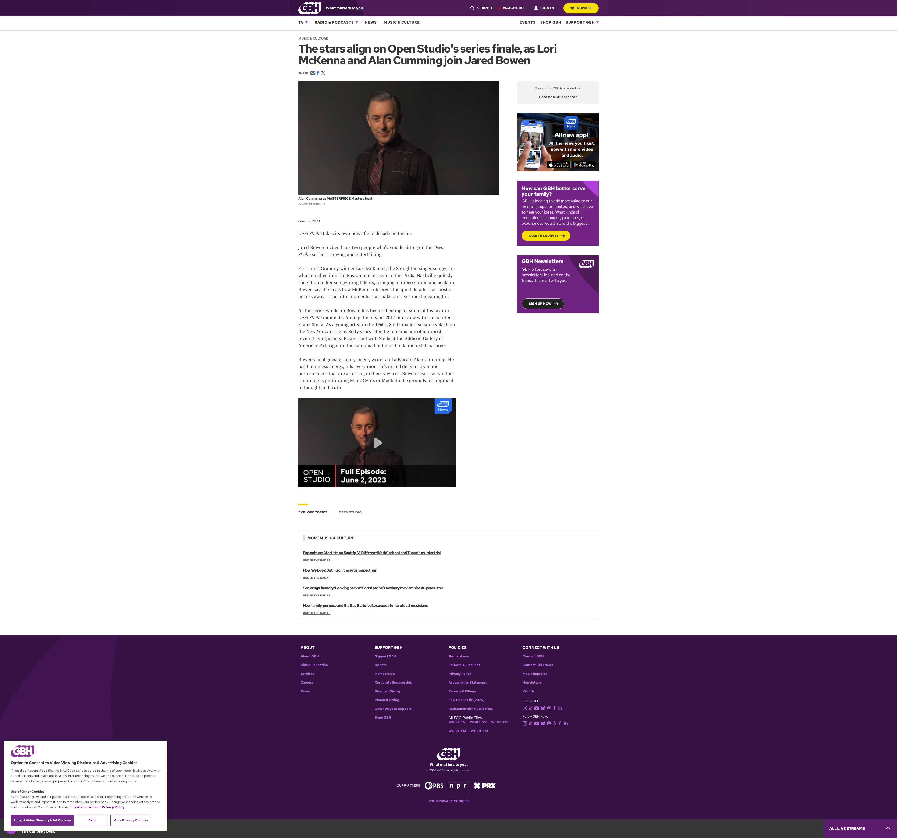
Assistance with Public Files (470, 709)
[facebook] (554, 707)
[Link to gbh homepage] (309, 7)
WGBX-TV (478, 722)
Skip (92, 820)
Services (307, 674)
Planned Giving (387, 700)
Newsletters (532, 682)
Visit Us (528, 691)
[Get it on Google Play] (584, 164)
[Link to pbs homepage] (434, 785)
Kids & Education (314, 665)
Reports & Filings (462, 691)
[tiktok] (531, 707)
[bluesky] (543, 707)
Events (528, 22)
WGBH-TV (456, 722)
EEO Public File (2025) (466, 700)
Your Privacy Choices (448, 801)
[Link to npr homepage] (458, 785)
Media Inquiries (535, 674)
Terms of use (458, 656)
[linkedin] (560, 707)
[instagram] (525, 707)
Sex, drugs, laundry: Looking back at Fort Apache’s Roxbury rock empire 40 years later (373, 588)
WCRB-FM (479, 731)
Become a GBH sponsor (558, 97)
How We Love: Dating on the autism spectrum (340, 570)
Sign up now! (540, 304)
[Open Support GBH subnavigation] (597, 22)
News (371, 22)
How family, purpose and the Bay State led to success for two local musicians (365, 605)
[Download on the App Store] (559, 164)
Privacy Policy (459, 674)
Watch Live (514, 8)
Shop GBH (550, 22)
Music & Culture (402, 22)
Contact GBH (533, 656)
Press (305, 691)
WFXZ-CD (499, 722)
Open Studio (350, 512)
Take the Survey (544, 236)
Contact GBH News (538, 665)
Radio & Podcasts (334, 22)
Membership (385, 674)
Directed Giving (387, 691)
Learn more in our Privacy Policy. (98, 807)
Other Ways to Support (393, 709)
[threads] (549, 707)
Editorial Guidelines (464, 665)
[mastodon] (549, 723)
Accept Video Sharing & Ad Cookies (42, 820)
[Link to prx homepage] (485, 785)
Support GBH (580, 22)
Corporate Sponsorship (393, 682)
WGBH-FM (457, 731)
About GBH (310, 656)
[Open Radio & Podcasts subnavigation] (357, 22)
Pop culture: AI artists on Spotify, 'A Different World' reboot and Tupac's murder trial (372, 552)
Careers (307, 682)
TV (301, 22)
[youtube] (536, 707)
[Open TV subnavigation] (306, 22)
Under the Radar (316, 560)
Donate (584, 8)
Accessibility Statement (467, 682)
